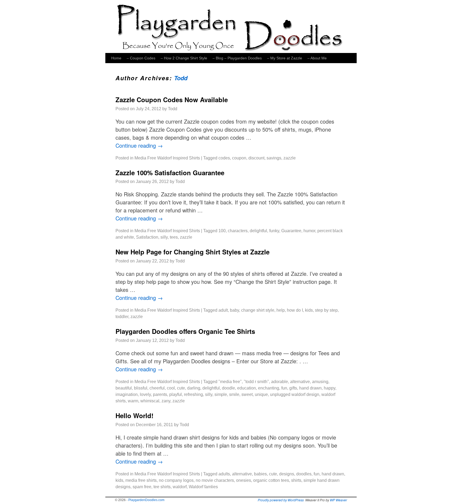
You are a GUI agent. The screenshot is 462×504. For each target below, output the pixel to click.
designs (286, 474)
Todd (180, 78)
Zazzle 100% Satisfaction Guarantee (170, 172)
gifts (293, 388)
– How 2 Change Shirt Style (184, 58)
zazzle (289, 158)
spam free (142, 486)
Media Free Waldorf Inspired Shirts (167, 158)
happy (329, 388)
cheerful (157, 388)
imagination (127, 394)
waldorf (180, 486)
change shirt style (257, 310)
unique (261, 394)
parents (160, 394)
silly (164, 237)
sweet (247, 394)
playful (175, 394)
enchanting (268, 388)
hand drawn (310, 388)
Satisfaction (147, 237)
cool (171, 388)
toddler (122, 316)
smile (234, 394)
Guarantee (291, 230)
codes (224, 158)
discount (256, 158)
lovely (145, 394)
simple (220, 394)
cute (181, 388)
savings (274, 158)
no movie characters (215, 480)
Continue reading (139, 145)
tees (174, 237)
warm (133, 401)
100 (222, 230)
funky (274, 230)
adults (224, 474)
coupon (239, 158)
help (280, 310)
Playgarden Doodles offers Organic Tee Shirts (185, 331)
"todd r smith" (256, 381)
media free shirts (141, 480)
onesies (243, 480)
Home (116, 58)
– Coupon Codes (141, 58)
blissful (140, 388)
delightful (258, 230)
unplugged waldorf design (294, 394)
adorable (279, 381)
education (246, 388)
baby (234, 310)
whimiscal (149, 401)
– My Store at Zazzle (284, 58)
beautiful (124, 388)
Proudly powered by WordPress (281, 500)
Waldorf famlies (203, 486)
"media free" (230, 381)
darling (193, 388)
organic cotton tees (271, 480)
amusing (320, 381)
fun (284, 388)
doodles (303, 474)
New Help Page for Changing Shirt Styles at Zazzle (193, 251)
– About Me (317, 58)
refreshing (193, 394)
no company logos (176, 480)
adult (223, 310)
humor (309, 230)
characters (238, 230)
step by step (326, 310)
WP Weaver (338, 500)
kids (309, 310)
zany (165, 401)
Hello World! (134, 415)
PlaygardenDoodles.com (146, 500)
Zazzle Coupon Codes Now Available (172, 99)
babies (260, 474)
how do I (295, 310)
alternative (300, 381)
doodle (228, 388)
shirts (296, 480)
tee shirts (162, 486)
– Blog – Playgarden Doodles (237, 58)
